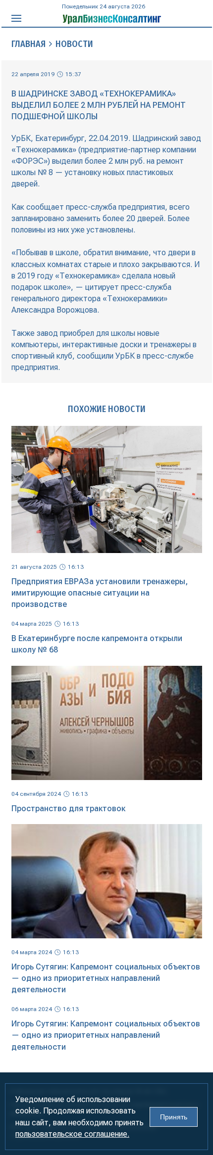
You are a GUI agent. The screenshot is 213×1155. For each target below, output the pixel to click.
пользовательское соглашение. (72, 1134)
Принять (173, 1117)
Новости (74, 44)
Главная (28, 44)
